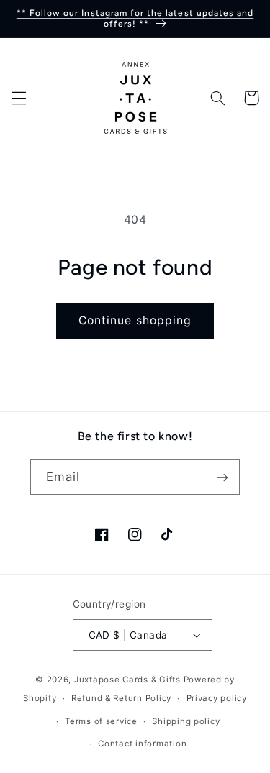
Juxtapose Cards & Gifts (127, 679)
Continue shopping (135, 320)
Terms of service (101, 721)
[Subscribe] (222, 477)
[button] (18, 97)
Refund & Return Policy (121, 698)
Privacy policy (216, 698)
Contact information (142, 743)
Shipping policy (186, 721)
